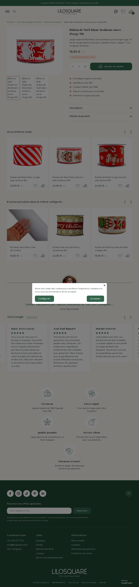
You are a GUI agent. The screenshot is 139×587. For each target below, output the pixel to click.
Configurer (44, 298)
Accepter (95, 298)
